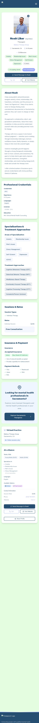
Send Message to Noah (22, 75)
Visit (32, 500)
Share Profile (21, 519)
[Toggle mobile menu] (36, 4)
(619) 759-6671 (30, 497)
